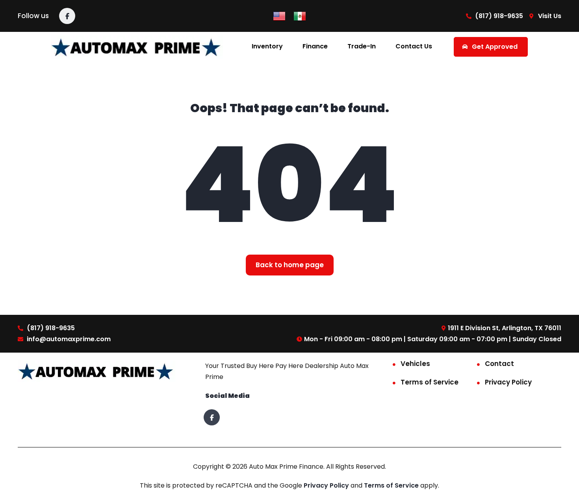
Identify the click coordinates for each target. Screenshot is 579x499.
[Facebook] (67, 16)
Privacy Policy (508, 382)
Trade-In (361, 46)
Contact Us (413, 46)
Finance (315, 46)
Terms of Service (429, 382)
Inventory (267, 46)
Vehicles (415, 363)
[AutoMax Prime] (137, 46)
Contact (499, 363)
